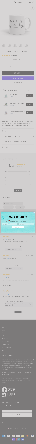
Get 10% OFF (18, 227)
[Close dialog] (34, 212)
